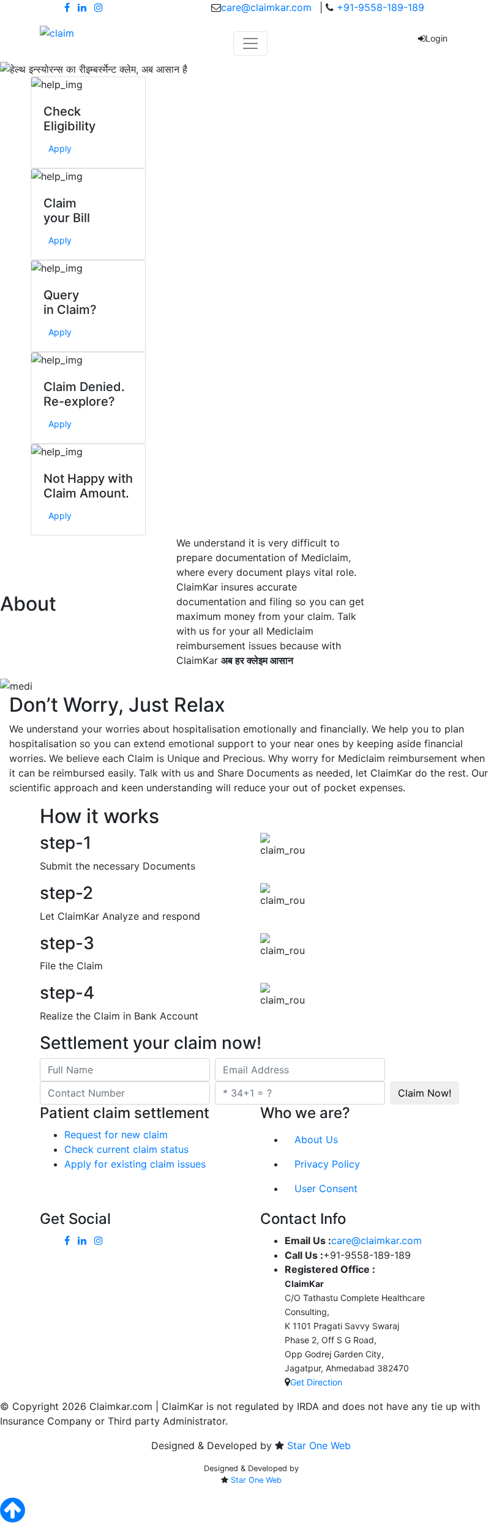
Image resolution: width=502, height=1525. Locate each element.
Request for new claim (116, 1134)
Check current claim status (126, 1149)
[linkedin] (82, 7)
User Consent (326, 1188)
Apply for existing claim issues (135, 1164)
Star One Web (319, 1445)
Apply (60, 148)
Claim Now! (424, 1093)
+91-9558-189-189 (379, 7)
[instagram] (98, 7)
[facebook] (67, 7)
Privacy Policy (327, 1164)
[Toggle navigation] (250, 43)
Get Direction (316, 1382)
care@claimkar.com (266, 7)
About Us (316, 1139)
